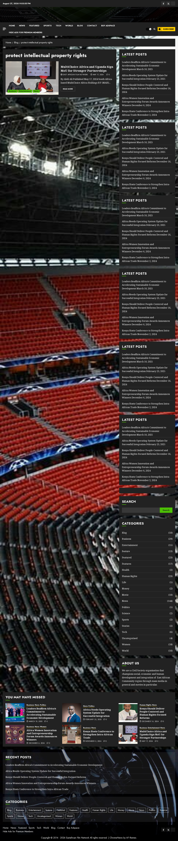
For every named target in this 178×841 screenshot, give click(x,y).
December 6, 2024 (37, 743)
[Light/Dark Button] (148, 29)
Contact (92, 25)
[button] (154, 29)
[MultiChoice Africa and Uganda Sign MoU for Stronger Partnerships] (32, 78)
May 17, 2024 (98, 75)
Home (12, 25)
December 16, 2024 (150, 721)
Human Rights (129, 576)
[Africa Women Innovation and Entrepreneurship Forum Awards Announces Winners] (15, 734)
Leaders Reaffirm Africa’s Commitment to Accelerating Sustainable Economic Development (144, 66)
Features (126, 563)
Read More (68, 89)
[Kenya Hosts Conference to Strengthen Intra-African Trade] (71, 734)
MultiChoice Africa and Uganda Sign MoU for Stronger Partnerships (87, 69)
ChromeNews (116, 837)
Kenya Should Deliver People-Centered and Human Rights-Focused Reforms (145, 86)
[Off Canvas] (4, 29)
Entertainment (25, 91)
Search (129, 501)
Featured (34, 25)
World (69, 25)
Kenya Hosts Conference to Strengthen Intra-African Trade (98, 734)
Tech (58, 25)
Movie (125, 594)
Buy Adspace (108, 25)
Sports (48, 25)
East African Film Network (75, 75)
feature (126, 551)
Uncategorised (130, 638)
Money (125, 588)
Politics (126, 607)
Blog (80, 25)
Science (126, 613)
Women (126, 644)
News (22, 25)
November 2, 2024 (93, 741)
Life (124, 582)
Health (125, 569)
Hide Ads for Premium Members (25, 32)
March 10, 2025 (35, 721)
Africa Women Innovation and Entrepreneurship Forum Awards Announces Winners (146, 102)
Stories (125, 625)
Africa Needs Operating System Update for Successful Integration (97, 712)
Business (12, 91)
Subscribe (168, 29)
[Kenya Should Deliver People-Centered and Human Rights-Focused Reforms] (128, 712)
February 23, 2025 (93, 719)
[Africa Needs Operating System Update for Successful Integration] (71, 712)
